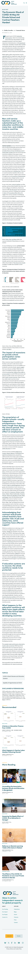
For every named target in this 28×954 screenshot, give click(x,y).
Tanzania (22, 493)
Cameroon (12, 492)
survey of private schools (13, 440)
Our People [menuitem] (4, 914)
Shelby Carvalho (8, 30)
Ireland (8, 453)
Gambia (22, 492)
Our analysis (5, 98)
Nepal (11, 493)
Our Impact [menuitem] (5, 912)
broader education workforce (9, 597)
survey (21, 497)
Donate (18, 936)
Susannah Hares (20, 30)
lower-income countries (11, 377)
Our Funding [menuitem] (5, 909)
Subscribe (9, 936)
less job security (13, 189)
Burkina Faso (17, 171)
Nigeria (4, 538)
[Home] (14, 3)
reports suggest (20, 367)
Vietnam (4, 495)
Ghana (3, 493)
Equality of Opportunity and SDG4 (12, 682)
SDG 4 (15, 91)
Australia (13, 557)
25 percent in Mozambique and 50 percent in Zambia (12, 477)
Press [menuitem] (15, 919)
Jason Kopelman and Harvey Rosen (10, 68)
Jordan (9, 478)
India (4, 193)
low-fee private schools (19, 262)
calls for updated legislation (14, 485)
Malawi (7, 493)
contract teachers (16, 184)
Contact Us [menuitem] (4, 917)
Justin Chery (5, 822)
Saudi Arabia (16, 493)
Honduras (4, 546)
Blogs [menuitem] (15, 912)
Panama (19, 453)
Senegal (9, 531)
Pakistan (12, 453)
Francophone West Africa (14, 193)
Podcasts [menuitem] (16, 917)
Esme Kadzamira (6, 850)
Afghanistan (19, 451)
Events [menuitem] (15, 914)
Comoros (20, 557)
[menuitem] (24, 3)
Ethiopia (18, 492)
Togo (10, 546)
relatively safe (5, 56)
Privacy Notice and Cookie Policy (14, 949)
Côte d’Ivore (11, 541)
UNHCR (17, 553)
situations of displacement (18, 176)
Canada (4, 453)
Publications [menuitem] (17, 909)
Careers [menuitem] (16, 922)
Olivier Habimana (6, 879)
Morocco (21, 458)
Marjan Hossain (6, 792)
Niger (21, 169)
